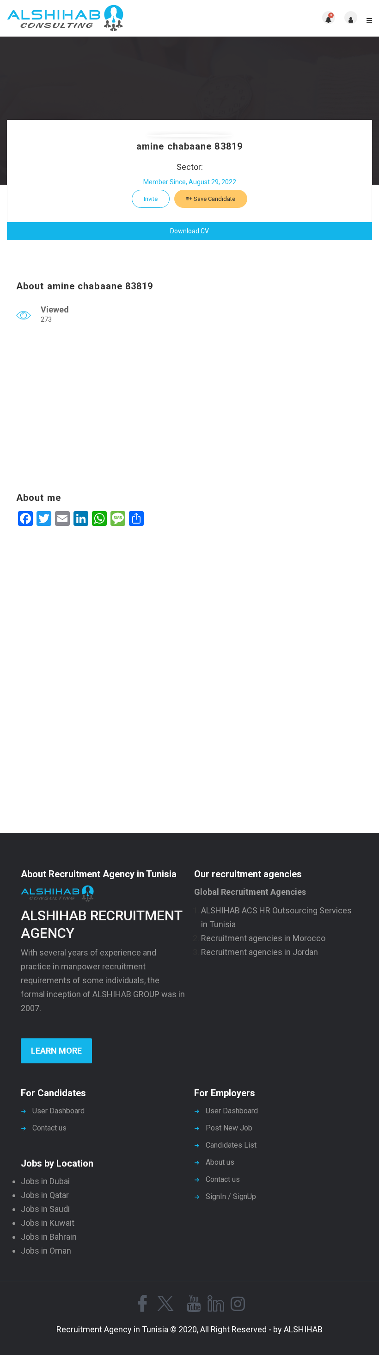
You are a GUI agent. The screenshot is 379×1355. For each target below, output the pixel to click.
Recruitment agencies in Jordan (259, 952)
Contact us (49, 1128)
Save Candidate (213, 198)
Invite (151, 198)
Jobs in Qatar (45, 1195)
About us (220, 1162)
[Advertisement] (189, 410)
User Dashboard (58, 1110)
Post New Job (229, 1128)
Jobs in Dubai (45, 1181)
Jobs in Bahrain (49, 1237)
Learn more (56, 1050)
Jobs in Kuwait (47, 1223)
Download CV (189, 231)
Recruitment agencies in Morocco (263, 938)
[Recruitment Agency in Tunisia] (98, 18)
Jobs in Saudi (45, 1209)
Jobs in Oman (46, 1250)
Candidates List (231, 1145)
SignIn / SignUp (231, 1196)
